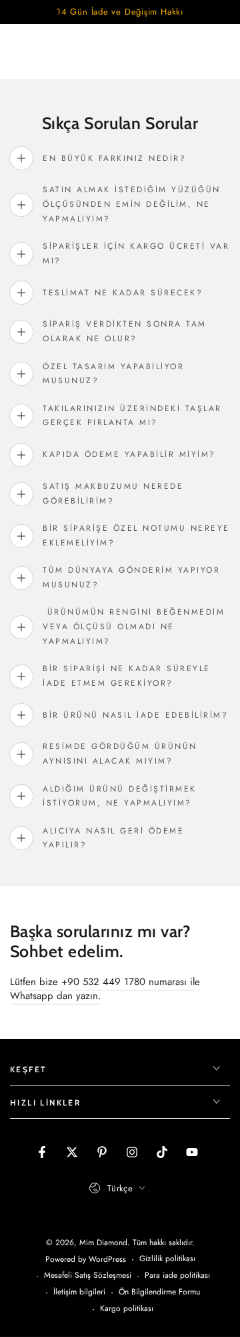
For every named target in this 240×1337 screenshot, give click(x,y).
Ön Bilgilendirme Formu (159, 1292)
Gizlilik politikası (167, 1258)
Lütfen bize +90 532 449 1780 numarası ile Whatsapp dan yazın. (105, 988)
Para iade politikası (177, 1275)
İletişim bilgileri (79, 1292)
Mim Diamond (103, 1243)
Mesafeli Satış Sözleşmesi (87, 1275)
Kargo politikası (126, 1308)
